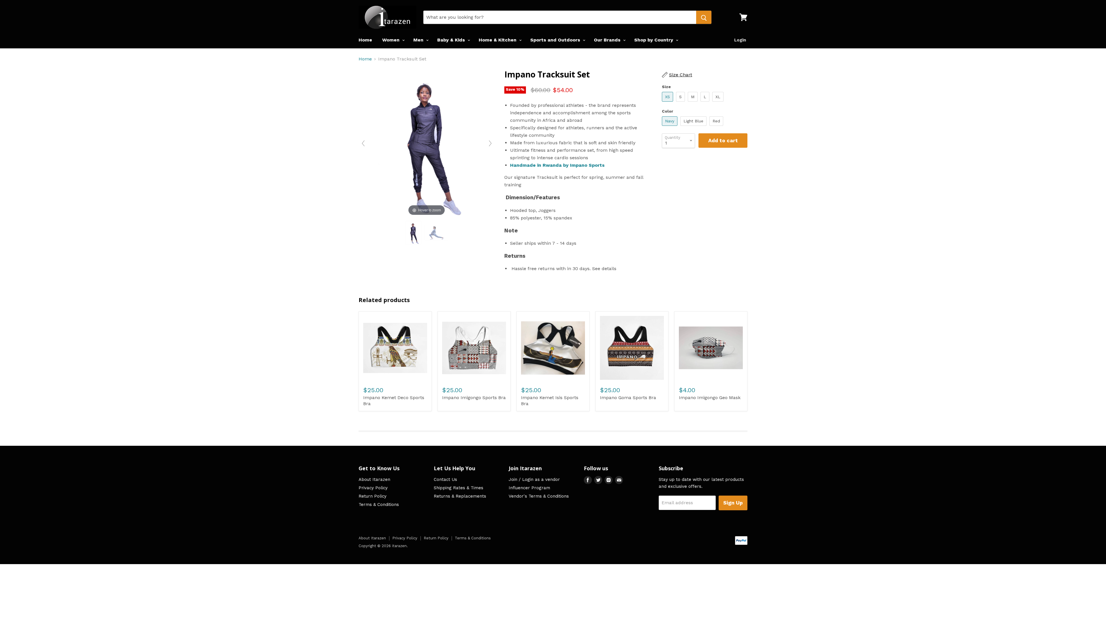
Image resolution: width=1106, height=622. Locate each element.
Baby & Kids (451, 40)
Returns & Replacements (460, 496)
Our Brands (608, 40)
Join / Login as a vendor (534, 479)
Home (365, 40)
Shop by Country (654, 40)
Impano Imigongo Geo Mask (710, 397)
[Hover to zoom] (427, 143)
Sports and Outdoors (556, 40)
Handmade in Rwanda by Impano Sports (557, 165)
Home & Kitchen (498, 40)
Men (419, 40)
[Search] (703, 17)
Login (740, 40)
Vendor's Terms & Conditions (539, 496)
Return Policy (373, 496)
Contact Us (445, 479)
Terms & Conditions (379, 504)
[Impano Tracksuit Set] (413, 232)
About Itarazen (374, 479)
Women (391, 40)
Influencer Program (529, 487)
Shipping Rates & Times (458, 487)
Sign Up (733, 503)
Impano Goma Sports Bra (628, 397)
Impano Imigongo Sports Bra (474, 397)
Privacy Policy (373, 487)
